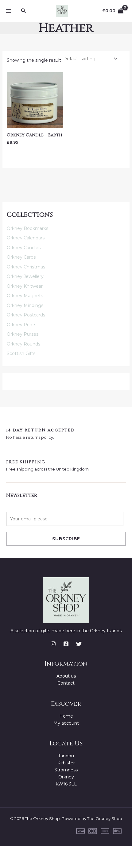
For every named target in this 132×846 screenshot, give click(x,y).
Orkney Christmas (26, 267)
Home (66, 716)
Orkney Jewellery (25, 276)
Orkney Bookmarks (27, 228)
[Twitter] (79, 644)
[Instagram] (53, 644)
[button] (23, 11)
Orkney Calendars (26, 238)
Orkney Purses (22, 334)
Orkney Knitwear (25, 286)
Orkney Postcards (26, 315)
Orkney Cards (21, 257)
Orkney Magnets (25, 295)
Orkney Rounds (23, 344)
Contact (66, 683)
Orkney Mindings (25, 305)
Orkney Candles (24, 247)
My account (66, 723)
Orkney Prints (21, 324)
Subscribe (66, 538)
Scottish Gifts (21, 353)
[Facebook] (66, 644)
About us (66, 676)
